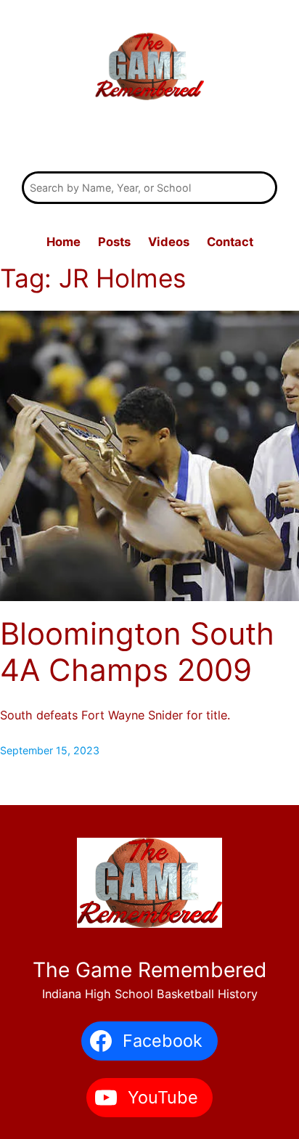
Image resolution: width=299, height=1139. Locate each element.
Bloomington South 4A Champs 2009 (137, 652)
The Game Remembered (150, 138)
